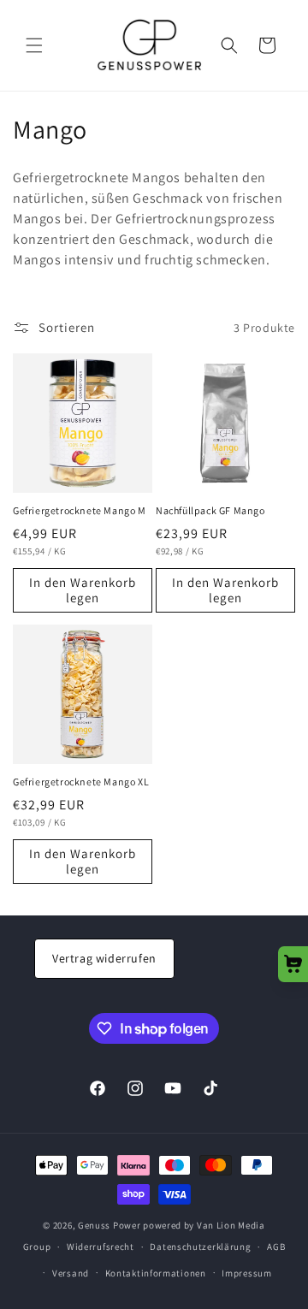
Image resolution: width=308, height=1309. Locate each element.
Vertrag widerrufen (104, 958)
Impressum (246, 1273)
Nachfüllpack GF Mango (210, 510)
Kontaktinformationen (155, 1273)
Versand (70, 1273)
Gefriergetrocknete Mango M (79, 510)
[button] (34, 45)
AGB (276, 1247)
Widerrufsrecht (100, 1247)
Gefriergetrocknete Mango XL (81, 781)
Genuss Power (109, 1225)
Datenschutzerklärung (200, 1247)
